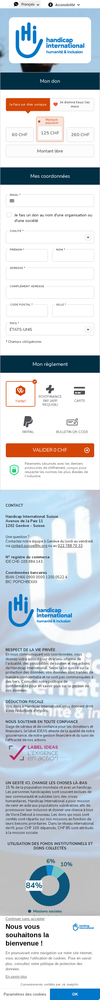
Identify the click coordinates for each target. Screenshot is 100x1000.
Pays (14, 323)
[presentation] (28, 104)
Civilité (17, 231)
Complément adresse (27, 286)
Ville (61, 304)
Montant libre (50, 151)
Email (15, 195)
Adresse (17, 268)
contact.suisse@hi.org (29, 545)
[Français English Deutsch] (29, 4)
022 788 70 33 (70, 545)
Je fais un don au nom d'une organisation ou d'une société (53, 217)
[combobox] (50, 237)
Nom (60, 249)
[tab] (28, 104)
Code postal (21, 304)
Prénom (17, 249)
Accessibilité (65, 4)
